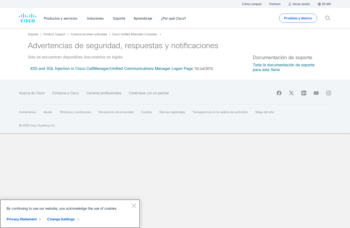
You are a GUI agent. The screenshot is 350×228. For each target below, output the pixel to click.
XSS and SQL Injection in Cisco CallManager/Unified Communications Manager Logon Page (111, 69)
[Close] (133, 205)
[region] (70, 213)
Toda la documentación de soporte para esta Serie (284, 67)
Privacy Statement (22, 219)
